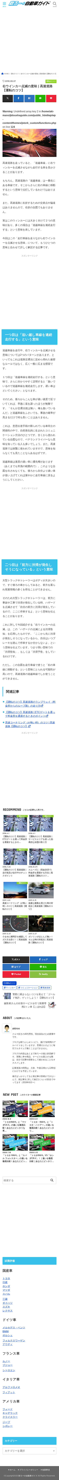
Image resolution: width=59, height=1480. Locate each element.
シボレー (8, 1426)
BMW (6, 1331)
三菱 (5, 1299)
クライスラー (10, 1416)
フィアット (9, 1392)
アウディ (8, 1344)
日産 (5, 1282)
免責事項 (46, 1470)
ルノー (6, 1361)
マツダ (6, 1290)
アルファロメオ (11, 1387)
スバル (6, 1293)
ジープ (6, 1422)
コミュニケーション (29, 988)
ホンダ (6, 1286)
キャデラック (10, 1413)
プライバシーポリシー (28, 1470)
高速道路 (46, 988)
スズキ (6, 1306)
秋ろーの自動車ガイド (27, 1476)
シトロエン (9, 1370)
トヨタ (6, 1278)
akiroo (16, 1028)
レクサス (8, 1310)
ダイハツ (8, 1302)
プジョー (8, 1365)
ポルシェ (8, 1335)
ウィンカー (10, 988)
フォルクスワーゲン (14, 1340)
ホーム (12, 1470)
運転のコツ (10, 983)
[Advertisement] (29, 41)
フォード (8, 1409)
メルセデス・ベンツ (14, 1327)
